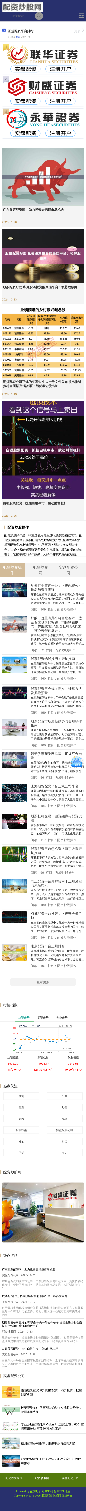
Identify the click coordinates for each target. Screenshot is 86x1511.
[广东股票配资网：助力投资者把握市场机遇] (43, 176)
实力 (64, 1153)
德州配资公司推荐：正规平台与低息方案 (48, 1443)
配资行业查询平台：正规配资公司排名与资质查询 (56, 587)
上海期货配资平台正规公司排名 (54, 785)
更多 (77, 31)
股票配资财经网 (51, 1495)
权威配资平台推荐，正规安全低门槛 (56, 915)
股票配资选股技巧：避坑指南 (53, 658)
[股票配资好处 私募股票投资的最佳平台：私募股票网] (43, 255)
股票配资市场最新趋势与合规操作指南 (56, 723)
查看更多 (43, 982)
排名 (64, 1141)
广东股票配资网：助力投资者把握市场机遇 (33, 209)
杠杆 (21, 1096)
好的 (21, 1141)
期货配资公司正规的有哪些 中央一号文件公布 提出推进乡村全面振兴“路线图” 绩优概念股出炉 (42, 383)
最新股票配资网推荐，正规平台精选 (56, 755)
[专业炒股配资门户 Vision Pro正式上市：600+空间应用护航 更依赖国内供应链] (11, 1426)
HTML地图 (63, 1491)
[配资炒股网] (22, 7)
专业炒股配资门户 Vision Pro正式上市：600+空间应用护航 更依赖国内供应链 (52, 1426)
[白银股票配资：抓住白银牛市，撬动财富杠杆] (43, 450)
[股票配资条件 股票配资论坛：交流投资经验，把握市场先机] (11, 1409)
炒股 (64, 1107)
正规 (21, 1153)
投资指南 (21, 1130)
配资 (64, 1119)
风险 (21, 1119)
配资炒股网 (42, 1478)
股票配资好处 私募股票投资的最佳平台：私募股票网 (40, 287)
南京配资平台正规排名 (48, 945)
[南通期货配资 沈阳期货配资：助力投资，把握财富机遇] (11, 1392)
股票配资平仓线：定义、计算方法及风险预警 (56, 690)
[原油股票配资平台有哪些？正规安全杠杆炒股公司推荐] (11, 1461)
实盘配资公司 (64, 1130)
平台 (64, 1096)
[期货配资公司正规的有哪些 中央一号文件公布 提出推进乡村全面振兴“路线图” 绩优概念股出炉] (43, 342)
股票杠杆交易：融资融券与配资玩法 (56, 817)
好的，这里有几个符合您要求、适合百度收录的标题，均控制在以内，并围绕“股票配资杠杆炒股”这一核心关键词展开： (56, 624)
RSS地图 (50, 1491)
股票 (21, 1107)
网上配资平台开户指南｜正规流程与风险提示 (56, 883)
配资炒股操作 (13, 1478)
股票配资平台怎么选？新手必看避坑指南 (56, 850)
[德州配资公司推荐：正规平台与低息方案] (11, 1443)
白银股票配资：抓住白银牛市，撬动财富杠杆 (35, 503)
